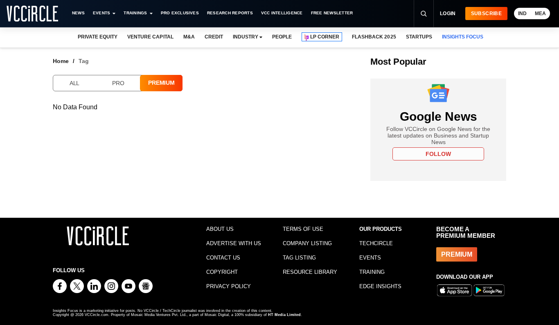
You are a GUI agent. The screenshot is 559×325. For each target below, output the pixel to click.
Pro (118, 83)
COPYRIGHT (222, 272)
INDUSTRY (245, 37)
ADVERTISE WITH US (233, 243)
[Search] (423, 13)
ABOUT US (220, 229)
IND (522, 13)
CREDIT (214, 37)
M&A (189, 37)
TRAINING (372, 272)
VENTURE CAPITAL (150, 37)
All (74, 83)
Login (448, 13)
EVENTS (370, 258)
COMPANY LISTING (307, 243)
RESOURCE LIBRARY (310, 272)
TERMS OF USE (303, 229)
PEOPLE (282, 37)
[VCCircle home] (32, 13)
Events (101, 13)
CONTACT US (223, 258)
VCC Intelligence (282, 13)
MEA (540, 13)
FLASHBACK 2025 (374, 37)
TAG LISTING (299, 258)
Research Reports (230, 13)
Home (61, 61)
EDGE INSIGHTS (380, 286)
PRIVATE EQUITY (97, 37)
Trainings (135, 13)
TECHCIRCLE (376, 243)
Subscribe (486, 13)
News (78, 13)
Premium (161, 82)
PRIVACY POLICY (228, 286)
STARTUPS (419, 37)
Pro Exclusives (180, 13)
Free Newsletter (332, 13)
